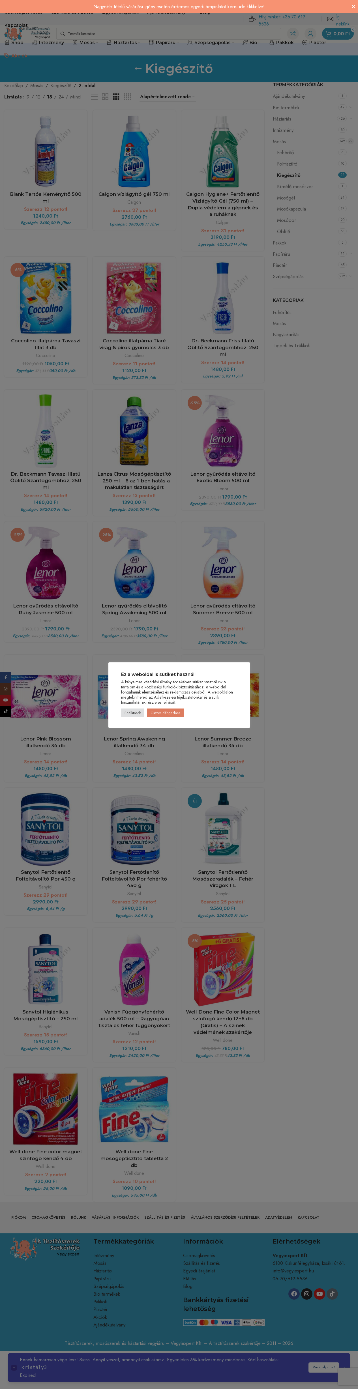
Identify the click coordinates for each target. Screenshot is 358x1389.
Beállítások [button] (133, 713)
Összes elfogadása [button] (165, 713)
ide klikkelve (251, 6)
